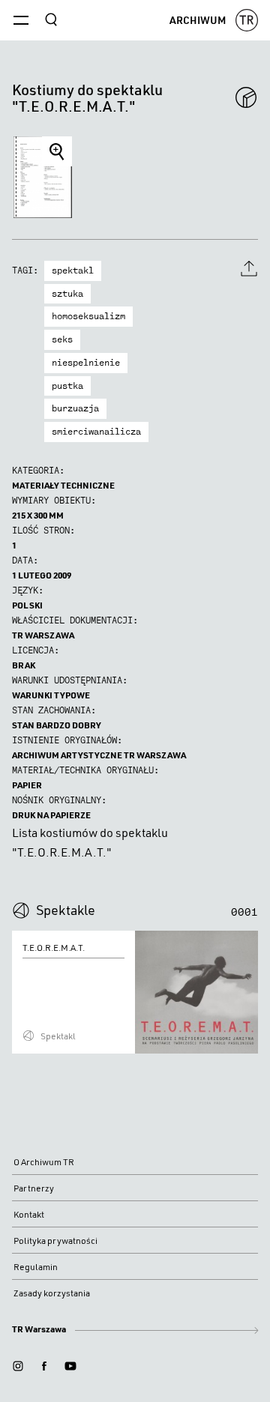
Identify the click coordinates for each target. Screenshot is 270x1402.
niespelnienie (86, 363)
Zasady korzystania (52, 1293)
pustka (67, 386)
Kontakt (29, 1214)
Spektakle (65, 910)
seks (62, 339)
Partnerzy (34, 1188)
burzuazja (75, 408)
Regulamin (36, 1266)
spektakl (73, 271)
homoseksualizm (88, 316)
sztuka (67, 294)
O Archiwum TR (44, 1161)
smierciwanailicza (96, 432)
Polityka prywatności (56, 1240)
